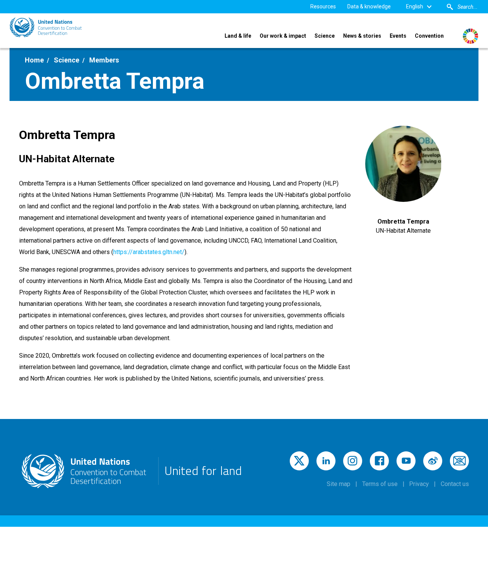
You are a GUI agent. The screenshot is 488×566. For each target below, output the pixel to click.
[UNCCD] (46, 27)
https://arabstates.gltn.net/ (149, 252)
